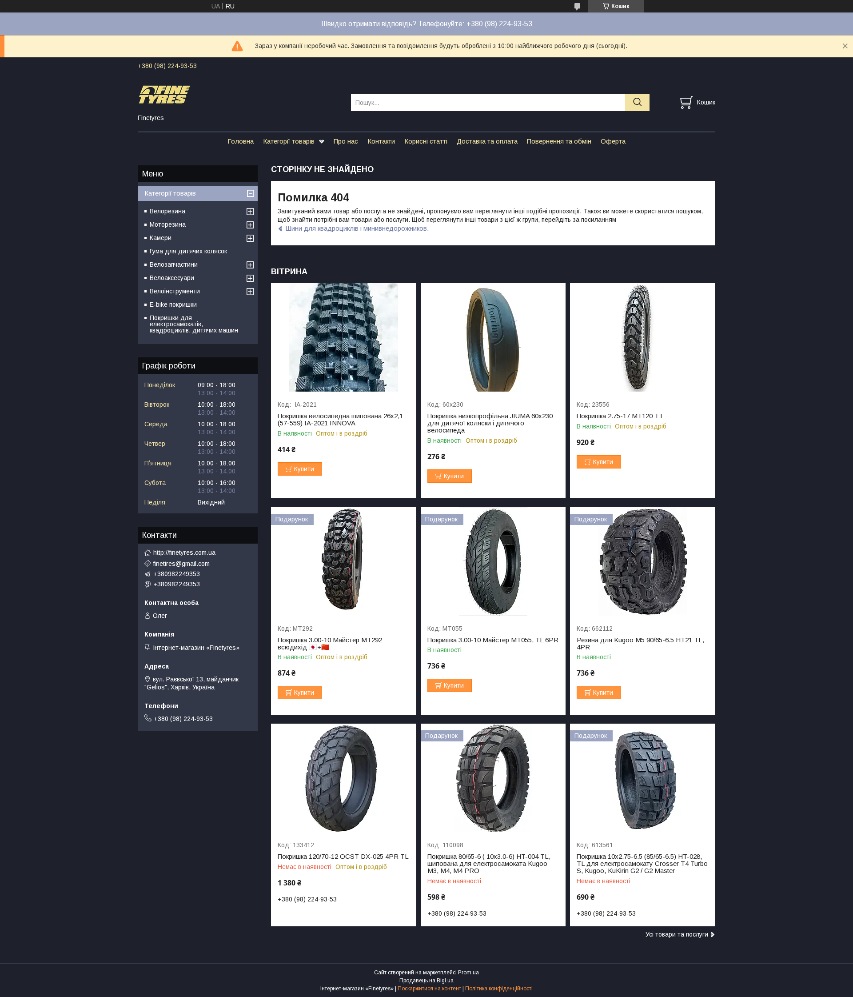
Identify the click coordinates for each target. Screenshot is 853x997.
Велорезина (167, 211)
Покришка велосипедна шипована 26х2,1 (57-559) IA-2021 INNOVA (340, 419)
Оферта (613, 141)
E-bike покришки (173, 304)
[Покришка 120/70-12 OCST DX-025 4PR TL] (343, 778)
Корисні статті (425, 141)
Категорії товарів (289, 141)
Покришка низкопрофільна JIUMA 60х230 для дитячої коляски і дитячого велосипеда (490, 423)
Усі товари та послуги (677, 934)
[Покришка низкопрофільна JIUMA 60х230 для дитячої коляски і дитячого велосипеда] (493, 337)
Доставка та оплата (487, 141)
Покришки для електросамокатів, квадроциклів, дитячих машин (194, 324)
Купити (304, 468)
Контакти (381, 141)
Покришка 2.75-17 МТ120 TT (620, 416)
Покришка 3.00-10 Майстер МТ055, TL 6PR (492, 640)
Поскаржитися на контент (429, 988)
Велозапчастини (174, 264)
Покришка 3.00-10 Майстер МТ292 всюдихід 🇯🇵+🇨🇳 (330, 644)
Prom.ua (468, 972)
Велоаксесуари (172, 277)
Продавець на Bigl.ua (426, 980)
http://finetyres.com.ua (184, 552)
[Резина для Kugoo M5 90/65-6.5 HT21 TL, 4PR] (642, 561)
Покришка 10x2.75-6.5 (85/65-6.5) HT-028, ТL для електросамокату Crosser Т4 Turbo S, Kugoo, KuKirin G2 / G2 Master (642, 863)
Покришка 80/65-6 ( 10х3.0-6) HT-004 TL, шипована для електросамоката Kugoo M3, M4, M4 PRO (488, 863)
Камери (160, 237)
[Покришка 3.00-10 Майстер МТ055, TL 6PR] (493, 561)
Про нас (346, 141)
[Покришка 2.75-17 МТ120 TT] (642, 337)
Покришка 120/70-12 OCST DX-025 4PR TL (343, 856)
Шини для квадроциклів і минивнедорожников (356, 228)
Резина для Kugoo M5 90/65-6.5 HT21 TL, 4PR (640, 644)
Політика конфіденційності (499, 988)
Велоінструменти (175, 291)
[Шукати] (637, 102)
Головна (240, 141)
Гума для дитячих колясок (188, 251)
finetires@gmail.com (181, 563)
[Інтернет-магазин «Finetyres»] (239, 94)
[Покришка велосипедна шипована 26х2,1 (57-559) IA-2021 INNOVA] (343, 337)
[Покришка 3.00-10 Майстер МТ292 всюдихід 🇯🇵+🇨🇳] (343, 561)
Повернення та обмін (559, 141)
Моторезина (168, 224)
